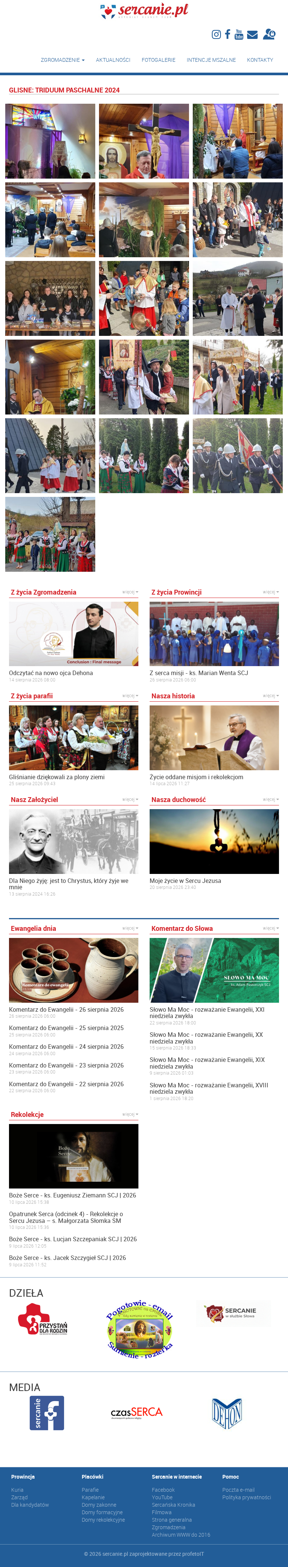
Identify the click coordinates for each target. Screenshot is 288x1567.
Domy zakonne (99, 1504)
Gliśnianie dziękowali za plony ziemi (57, 777)
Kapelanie (93, 1497)
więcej (129, 592)
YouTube (162, 1497)
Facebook (163, 1489)
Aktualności (113, 59)
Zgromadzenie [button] (61, 59)
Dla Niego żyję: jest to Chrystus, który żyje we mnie (68, 884)
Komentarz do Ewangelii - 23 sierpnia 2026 (66, 1065)
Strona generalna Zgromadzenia (172, 1523)
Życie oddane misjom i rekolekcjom (196, 777)
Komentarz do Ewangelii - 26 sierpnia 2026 (66, 1009)
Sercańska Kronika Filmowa (173, 1508)
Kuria (17, 1489)
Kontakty (260, 59)
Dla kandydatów (30, 1504)
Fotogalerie (159, 59)
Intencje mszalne (211, 59)
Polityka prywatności (246, 1497)
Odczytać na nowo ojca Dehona (51, 673)
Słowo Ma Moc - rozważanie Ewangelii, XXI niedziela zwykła (207, 1013)
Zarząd (19, 1497)
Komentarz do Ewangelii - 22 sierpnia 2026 (66, 1084)
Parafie (90, 1489)
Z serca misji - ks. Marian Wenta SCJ (199, 673)
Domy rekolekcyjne (103, 1519)
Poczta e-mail (238, 1489)
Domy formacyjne (102, 1512)
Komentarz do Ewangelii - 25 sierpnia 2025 (66, 1028)
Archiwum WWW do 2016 (181, 1534)
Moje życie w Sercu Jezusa (185, 881)
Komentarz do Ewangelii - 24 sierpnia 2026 (66, 1047)
